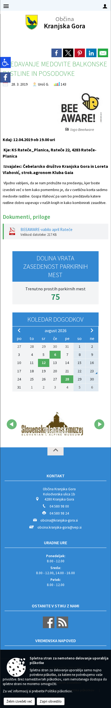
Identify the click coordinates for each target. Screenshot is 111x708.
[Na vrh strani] (55, 451)
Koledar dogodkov (55, 319)
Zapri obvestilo (51, 701)
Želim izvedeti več (19, 701)
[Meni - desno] (104, 6)
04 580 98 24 (59, 513)
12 (44, 362)
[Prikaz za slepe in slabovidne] (5, 62)
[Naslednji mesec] (92, 330)
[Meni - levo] (6, 6)
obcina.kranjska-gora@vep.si (59, 527)
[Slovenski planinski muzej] (52, 423)
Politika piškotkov (58, 691)
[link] (56, 53)
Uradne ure (55, 542)
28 (67, 379)
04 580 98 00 (59, 506)
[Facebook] (5, 77)
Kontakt (56, 475)
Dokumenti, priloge (26, 216)
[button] (12, 424)
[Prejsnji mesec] (19, 330)
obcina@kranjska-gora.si (59, 520)
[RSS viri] (61, 627)
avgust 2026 (56, 330)
